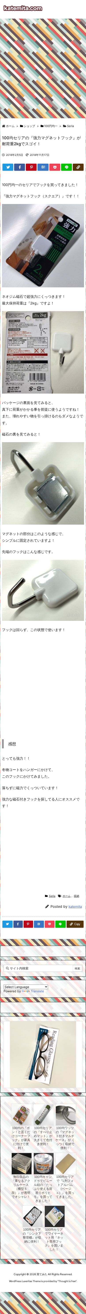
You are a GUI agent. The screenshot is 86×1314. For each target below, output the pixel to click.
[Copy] (78, 167)
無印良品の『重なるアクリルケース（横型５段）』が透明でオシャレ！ (21, 1186)
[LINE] (66, 167)
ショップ (29, 126)
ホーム (10, 126)
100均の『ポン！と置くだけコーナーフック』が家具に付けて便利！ (21, 1138)
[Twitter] (7, 167)
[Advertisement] (43, 66)
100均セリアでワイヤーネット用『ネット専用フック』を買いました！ (54, 1239)
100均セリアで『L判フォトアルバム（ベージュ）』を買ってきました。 (65, 1186)
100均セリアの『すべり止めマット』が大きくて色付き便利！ (43, 1136)
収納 (76, 896)
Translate (37, 991)
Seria (70, 126)
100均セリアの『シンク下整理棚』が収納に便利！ (32, 1235)
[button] (11, 1048)
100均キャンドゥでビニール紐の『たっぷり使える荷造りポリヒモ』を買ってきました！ (43, 1188)
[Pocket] (54, 167)
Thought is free (67, 1281)
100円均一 (51, 126)
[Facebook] (19, 167)
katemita (75, 906)
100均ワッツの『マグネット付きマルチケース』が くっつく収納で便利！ (65, 1138)
